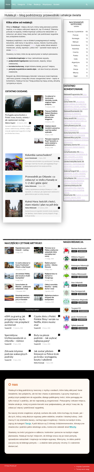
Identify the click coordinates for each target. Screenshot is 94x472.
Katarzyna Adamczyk (80, 265)
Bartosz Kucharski (78, 248)
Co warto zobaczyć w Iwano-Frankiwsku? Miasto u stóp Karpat (22, 265)
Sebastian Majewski (79, 300)
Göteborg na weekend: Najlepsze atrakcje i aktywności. (76, 139)
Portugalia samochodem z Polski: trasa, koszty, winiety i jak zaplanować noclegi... (17, 117)
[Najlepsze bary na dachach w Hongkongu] (38, 276)
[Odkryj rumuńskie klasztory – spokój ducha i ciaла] (38, 287)
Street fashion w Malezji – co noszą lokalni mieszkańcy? (75, 127)
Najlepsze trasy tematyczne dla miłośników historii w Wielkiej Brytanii (76, 180)
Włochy (14, 50)
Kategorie (21, 4)
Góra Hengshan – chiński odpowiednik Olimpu (76, 96)
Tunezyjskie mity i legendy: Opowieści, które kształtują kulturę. (74, 190)
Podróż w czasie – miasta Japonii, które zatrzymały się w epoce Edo (76, 197)
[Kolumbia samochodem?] (13, 162)
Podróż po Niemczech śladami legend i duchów (76, 147)
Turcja (32, 45)
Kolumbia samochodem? (38, 155)
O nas (29, 4)
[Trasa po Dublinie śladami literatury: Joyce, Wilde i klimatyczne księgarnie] (38, 113)
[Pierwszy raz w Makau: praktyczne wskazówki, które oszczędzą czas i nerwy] (38, 250)
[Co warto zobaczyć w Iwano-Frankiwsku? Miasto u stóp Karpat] (9, 265)
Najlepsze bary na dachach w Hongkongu (51, 276)
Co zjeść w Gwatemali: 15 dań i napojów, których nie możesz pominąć (75, 173)
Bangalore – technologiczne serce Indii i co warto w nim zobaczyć (75, 120)
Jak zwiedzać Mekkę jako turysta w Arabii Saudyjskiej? (22, 276)
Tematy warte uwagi (82, 469)
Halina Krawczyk (39, 363)
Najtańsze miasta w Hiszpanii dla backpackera (51, 297)
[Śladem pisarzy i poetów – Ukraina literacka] (38, 265)
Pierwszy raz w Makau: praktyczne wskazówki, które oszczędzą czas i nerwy (51, 252)
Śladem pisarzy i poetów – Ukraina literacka (51, 265)
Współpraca (47, 4)
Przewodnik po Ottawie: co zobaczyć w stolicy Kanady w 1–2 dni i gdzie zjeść (41, 179)
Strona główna (9, 12)
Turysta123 (8, 328)
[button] (86, 5)
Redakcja (37, 4)
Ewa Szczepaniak (78, 291)
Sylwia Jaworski (77, 325)
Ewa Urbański (77, 283)
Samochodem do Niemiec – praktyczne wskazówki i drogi (23, 287)
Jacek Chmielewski (31, 158)
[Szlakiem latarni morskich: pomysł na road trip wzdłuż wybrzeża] (38, 128)
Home (8, 4)
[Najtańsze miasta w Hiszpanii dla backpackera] (38, 298)
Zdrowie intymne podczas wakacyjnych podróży (16, 354)
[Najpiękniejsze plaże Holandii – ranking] (9, 250)
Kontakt (56, 4)
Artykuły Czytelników (82, 466)
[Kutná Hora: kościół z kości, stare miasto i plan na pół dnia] (13, 208)
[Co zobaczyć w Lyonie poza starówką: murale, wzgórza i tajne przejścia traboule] (38, 98)
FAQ (14, 4)
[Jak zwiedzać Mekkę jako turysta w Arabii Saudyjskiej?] (9, 276)
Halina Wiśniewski (30, 186)
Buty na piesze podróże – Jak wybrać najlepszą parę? (45, 338)
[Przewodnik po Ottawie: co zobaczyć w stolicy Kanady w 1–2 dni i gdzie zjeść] (13, 183)
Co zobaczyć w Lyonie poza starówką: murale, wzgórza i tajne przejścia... (51, 100)
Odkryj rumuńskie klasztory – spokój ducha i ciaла (51, 287)
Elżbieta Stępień (10, 123)
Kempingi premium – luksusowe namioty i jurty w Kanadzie (22, 297)
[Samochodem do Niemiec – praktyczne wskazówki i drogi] (9, 286)
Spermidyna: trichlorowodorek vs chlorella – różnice (15, 338)
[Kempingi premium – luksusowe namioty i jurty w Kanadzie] (9, 298)
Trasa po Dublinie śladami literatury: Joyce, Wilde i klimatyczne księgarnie (51, 115)
